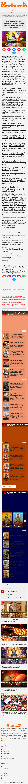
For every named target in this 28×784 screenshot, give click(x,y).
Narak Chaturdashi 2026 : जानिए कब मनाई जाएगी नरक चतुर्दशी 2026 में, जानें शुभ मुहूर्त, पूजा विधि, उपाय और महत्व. (17, 344)
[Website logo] (14, 725)
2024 (7, 289)
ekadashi (11, 289)
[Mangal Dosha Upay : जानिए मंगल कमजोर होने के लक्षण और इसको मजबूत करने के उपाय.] (14, 678)
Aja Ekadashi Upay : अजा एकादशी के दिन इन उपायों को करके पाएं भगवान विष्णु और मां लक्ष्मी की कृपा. (17, 354)
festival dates (17, 289)
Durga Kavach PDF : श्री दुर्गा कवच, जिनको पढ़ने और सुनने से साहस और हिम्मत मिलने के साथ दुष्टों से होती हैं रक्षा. (17, 477)
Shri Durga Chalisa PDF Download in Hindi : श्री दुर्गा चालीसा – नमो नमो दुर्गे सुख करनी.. (17, 457)
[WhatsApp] (24, 49)
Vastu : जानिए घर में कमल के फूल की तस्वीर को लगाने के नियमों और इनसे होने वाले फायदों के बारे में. (17, 574)
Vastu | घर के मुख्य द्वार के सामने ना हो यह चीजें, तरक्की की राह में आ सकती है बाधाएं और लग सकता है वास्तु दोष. (17, 544)
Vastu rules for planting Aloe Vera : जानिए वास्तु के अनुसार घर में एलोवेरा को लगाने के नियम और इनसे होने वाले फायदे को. (17, 553)
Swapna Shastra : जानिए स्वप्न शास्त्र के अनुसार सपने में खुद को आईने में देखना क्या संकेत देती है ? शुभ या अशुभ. (16, 407)
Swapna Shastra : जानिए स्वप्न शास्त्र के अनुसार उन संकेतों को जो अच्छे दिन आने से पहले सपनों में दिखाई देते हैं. (17, 416)
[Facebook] (14, 49)
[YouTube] (19, 49)
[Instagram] (9, 49)
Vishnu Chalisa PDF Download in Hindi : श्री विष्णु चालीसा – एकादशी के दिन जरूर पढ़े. (17, 448)
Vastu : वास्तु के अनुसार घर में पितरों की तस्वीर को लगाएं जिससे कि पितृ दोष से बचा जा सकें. (17, 336)
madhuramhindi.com (10, 227)
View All (24, 331)
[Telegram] (14, 53)
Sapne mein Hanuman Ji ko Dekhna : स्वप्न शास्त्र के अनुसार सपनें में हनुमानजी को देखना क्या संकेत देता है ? (13, 304)
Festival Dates (17, 288)
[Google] (4, 49)
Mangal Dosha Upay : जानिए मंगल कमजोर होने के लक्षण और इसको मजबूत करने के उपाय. (16, 363)
